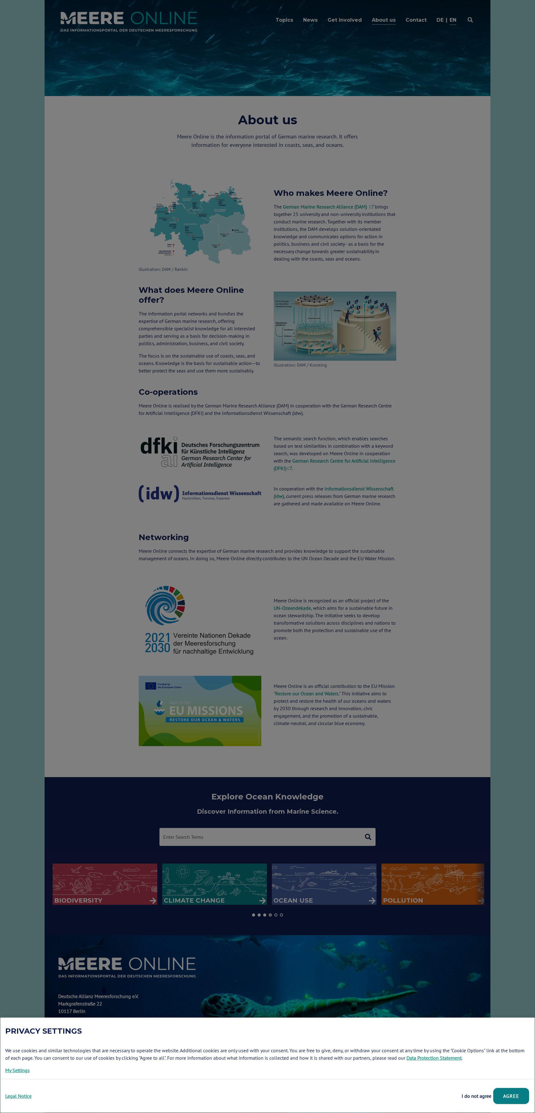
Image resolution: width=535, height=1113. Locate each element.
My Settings (17, 1070)
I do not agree (476, 1096)
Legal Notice (18, 1096)
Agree (511, 1096)
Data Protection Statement (434, 1058)
